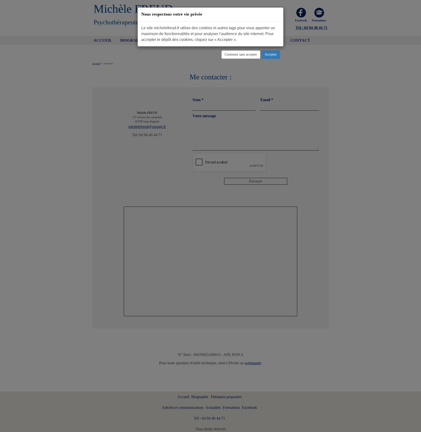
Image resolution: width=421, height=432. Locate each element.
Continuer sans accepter (241, 54)
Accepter (271, 54)
